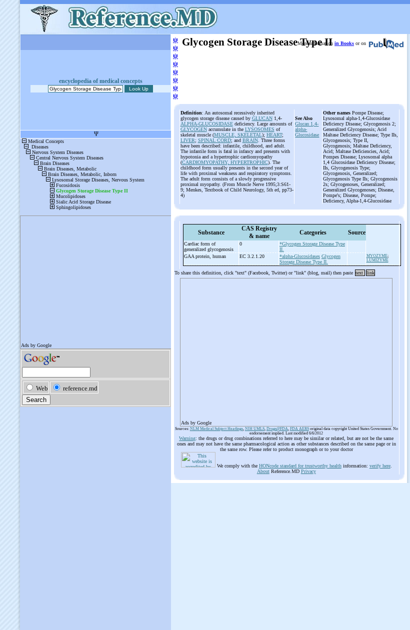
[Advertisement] (286, 349)
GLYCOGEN (193, 129)
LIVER (187, 140)
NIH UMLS (254, 428)
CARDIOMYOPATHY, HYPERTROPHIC (225, 162)
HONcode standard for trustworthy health (300, 465)
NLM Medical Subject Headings (216, 428)
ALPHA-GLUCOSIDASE (206, 123)
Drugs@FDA (277, 428)
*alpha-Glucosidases (300, 256)
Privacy (308, 471)
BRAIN (250, 140)
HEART (274, 135)
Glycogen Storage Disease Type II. (310, 259)
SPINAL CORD (214, 140)
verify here (380, 465)
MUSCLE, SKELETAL (238, 135)
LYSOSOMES (259, 129)
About (263, 471)
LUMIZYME (377, 260)
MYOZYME (377, 256)
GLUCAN (262, 118)
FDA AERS (299, 428)
